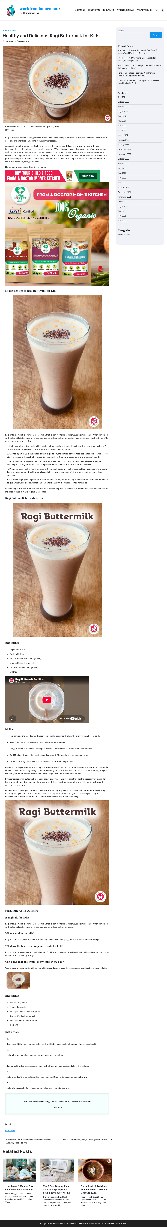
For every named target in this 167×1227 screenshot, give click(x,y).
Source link (10, 1131)
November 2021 (124, 197)
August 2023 (123, 111)
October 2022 (123, 159)
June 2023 (122, 121)
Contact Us (94, 10)
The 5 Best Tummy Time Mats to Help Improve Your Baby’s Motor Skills (56, 1189)
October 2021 (123, 202)
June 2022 (122, 173)
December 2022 (124, 149)
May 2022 (122, 178)
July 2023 (122, 116)
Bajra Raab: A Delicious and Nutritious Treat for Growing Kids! (94, 1189)
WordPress (121, 1223)
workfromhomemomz (40, 8)
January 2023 (123, 145)
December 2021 (124, 192)
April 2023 (122, 130)
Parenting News (125, 10)
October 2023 (123, 102)
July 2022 (122, 168)
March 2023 (123, 135)
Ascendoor (98, 1223)
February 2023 (124, 140)
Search (121, 31)
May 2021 (122, 216)
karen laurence (10, 41)
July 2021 (122, 211)
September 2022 (124, 164)
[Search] (162, 10)
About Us (80, 10)
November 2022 (124, 154)
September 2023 (124, 107)
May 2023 (122, 126)
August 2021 (123, 206)
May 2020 (122, 221)
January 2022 (123, 187)
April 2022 (122, 183)
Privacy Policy (144, 10)
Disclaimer (108, 10)
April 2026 (122, 97)
